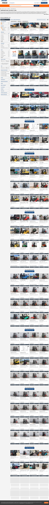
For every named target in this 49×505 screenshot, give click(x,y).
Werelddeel (2, 43)
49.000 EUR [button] (22, 383)
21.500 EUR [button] (31, 324)
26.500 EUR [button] (12, 324)
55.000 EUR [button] (22, 284)
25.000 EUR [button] (22, 343)
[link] (15, 25)
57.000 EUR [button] (31, 84)
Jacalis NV (15, 48)
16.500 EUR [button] (31, 442)
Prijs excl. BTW (3, 59)
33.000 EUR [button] (41, 356)
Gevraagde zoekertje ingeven (29, 89)
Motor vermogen (3, 85)
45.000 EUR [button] (41, 265)
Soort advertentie (3, 21)
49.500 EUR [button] (22, 193)
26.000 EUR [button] (12, 343)
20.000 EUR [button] (12, 84)
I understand (46, 502)
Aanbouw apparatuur (4, 92)
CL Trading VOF (24, 85)
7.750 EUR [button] (21, 116)
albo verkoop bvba (15, 149)
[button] (5, 19)
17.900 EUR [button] (41, 193)
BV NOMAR (15, 104)
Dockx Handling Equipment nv (24, 48)
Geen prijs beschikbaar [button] (43, 84)
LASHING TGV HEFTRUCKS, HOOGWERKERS (16, 117)
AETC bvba (34, 48)
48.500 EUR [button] (12, 284)
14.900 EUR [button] (41, 324)
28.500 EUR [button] (31, 402)
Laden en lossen (4, 8)
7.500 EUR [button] (21, 166)
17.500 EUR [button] (22, 324)
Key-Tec (15, 194)
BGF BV (44, 85)
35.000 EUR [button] (31, 225)
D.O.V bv (34, 285)
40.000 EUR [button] (22, 415)
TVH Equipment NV (44, 149)
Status (2, 83)
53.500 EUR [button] (12, 356)
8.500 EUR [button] (12, 370)
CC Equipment (34, 85)
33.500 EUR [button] (41, 370)
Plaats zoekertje (44, 2)
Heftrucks (8, 8)
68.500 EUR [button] (41, 284)
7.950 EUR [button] (21, 370)
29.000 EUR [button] (41, 166)
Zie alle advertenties (14, 55)
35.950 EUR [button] (31, 33)
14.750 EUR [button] (31, 134)
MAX (6, 60)
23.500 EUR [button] (41, 415)
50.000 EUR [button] (12, 33)
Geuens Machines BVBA (24, 72)
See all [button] (2, 41)
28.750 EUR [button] (41, 134)
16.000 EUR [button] (31, 252)
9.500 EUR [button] (41, 33)
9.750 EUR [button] (21, 252)
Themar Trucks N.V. (44, 462)
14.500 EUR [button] (41, 225)
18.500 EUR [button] (22, 442)
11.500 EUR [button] (22, 33)
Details (2, 77)
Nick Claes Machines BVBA (15, 462)
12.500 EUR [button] (22, 134)
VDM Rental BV (24, 117)
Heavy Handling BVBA (34, 462)
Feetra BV (25, 371)
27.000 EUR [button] (22, 225)
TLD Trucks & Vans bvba (34, 149)
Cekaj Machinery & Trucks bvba (34, 117)
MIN (1, 60)
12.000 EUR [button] (12, 166)
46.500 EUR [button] (12, 193)
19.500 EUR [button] (12, 442)
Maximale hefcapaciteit (4, 81)
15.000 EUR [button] (31, 415)
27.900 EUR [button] (22, 84)
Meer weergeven (46, 14)
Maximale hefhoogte (4, 94)
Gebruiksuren (3, 79)
